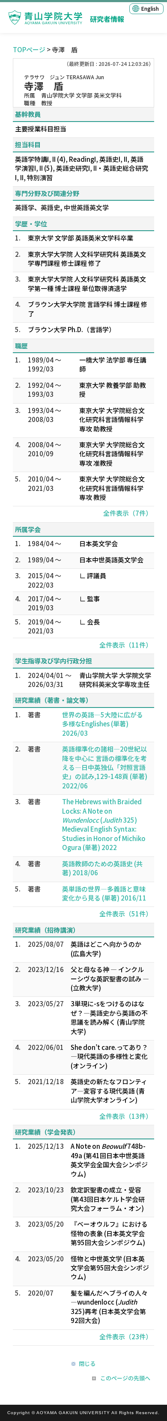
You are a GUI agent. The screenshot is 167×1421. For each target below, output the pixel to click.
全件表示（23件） (125, 1336)
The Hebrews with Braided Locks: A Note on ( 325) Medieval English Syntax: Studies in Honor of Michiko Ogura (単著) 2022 (104, 824)
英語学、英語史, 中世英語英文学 (62, 207)
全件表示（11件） (125, 644)
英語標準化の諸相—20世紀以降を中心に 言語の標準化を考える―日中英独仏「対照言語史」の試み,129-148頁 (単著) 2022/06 (104, 767)
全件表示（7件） (127, 512)
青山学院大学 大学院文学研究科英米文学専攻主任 (115, 680)
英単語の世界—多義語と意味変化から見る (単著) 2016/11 (104, 893)
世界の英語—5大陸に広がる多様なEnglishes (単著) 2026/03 (102, 723)
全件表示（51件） (125, 913)
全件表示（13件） (125, 1116)
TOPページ (29, 49)
